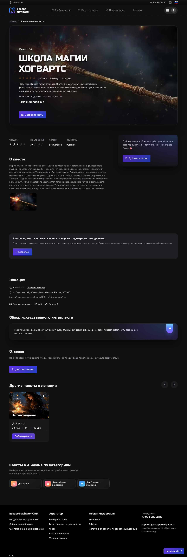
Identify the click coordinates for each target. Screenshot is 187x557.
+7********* (19, 287)
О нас (52, 528)
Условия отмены (58, 538)
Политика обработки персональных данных (113, 528)
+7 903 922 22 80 (158, 2)
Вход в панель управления (23, 519)
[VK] (170, 2)
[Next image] (174, 384)
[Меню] (171, 10)
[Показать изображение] (23, 202)
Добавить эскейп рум (21, 524)
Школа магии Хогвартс (33, 21)
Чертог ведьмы (24, 415)
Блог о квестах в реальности (65, 524)
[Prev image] (164, 384)
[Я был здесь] (43, 396)
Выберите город (58, 519)
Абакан (13, 21)
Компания (94, 519)
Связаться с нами (59, 533)
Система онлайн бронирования (26, 528)
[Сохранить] (37, 396)
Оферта (93, 524)
